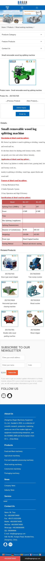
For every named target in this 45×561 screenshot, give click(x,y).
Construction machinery (12, 469)
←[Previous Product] (13, 101)
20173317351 (9, 330)
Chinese (8, 555)
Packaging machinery (11, 473)
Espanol (26, 555)
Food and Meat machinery (13, 451)
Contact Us (9, 506)
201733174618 (10, 300)
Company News (9, 486)
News (6, 479)
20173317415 (9, 274)
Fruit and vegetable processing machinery (18, 460)
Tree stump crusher (35, 277)
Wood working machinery (24, 27)
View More (14, 439)
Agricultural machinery (12, 456)
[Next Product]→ (32, 101)
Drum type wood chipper (9, 277)
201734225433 (35, 274)
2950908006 (9, 395)
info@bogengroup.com (3, 395)
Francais (35, 555)
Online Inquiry (21, 108)
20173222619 (35, 300)
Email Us (22, 114)
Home (4, 27)
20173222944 (35, 330)
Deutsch (17, 555)
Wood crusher (35, 303)
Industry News (9, 490)
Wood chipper (35, 333)
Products (10, 27)
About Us (8, 414)
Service (7, 496)
